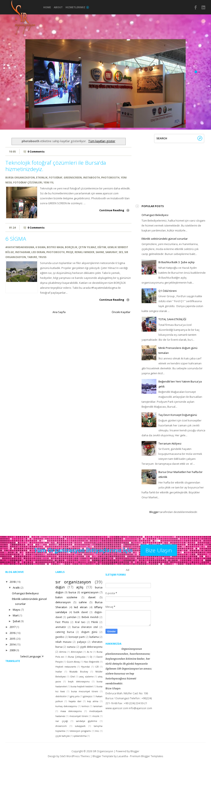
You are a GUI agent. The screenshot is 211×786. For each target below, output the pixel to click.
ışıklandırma (80, 735)
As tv (89, 651)
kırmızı (85, 706)
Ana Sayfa (59, 312)
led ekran (38, 252)
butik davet (81, 612)
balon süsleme (66, 597)
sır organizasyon (73, 582)
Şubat (16, 621)
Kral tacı (80, 622)
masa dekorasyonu (71, 711)
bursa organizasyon (20, 177)
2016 (12, 633)
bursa (72, 592)
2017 (12, 627)
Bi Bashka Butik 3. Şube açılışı (176, 262)
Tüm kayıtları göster (101, 141)
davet (91, 597)
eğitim (101, 247)
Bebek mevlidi (90, 617)
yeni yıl (48, 182)
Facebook (196, 7)
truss (42, 257)
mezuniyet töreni (78, 716)
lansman (97, 706)
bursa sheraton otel (85, 627)
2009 (12, 650)
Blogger (154, 512)
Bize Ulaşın (158, 550)
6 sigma (40, 247)
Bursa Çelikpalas (77, 656)
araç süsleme (86, 676)
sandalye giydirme (86, 721)
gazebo (59, 636)
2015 (12, 639)
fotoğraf (55, 177)
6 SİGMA (15, 238)
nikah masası (63, 641)
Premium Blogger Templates (146, 756)
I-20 (97, 666)
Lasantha (122, 756)
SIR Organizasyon (103, 751)
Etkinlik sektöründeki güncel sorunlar (165, 238)
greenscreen (73, 177)
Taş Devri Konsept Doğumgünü (177, 415)
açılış (79, 587)
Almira (62, 651)
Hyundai (85, 666)
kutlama (94, 636)
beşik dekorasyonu (78, 681)
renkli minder (84, 252)
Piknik (94, 622)
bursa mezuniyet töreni (84, 691)
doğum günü (89, 631)
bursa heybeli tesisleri (82, 686)
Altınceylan (76, 651)
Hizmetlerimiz (75, 7)
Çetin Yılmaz (87, 247)
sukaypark (80, 726)
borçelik (71, 247)
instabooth (91, 177)
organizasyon (89, 592)
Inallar (58, 671)
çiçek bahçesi (62, 735)
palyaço (81, 641)
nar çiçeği (61, 721)
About (58, 7)
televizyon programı (80, 731)
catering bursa (64, 631)
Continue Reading (111, 210)
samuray (111, 252)
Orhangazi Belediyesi (155, 215)
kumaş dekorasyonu (66, 706)
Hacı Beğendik (91, 661)
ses (121, 252)
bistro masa (55, 247)
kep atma (92, 701)
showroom (61, 726)
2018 (12, 582)
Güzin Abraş (73, 661)
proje (69, 252)
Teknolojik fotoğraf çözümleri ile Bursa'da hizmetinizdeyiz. (55, 166)
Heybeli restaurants (65, 666)
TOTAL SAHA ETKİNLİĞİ (172, 319)
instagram (204, 7)
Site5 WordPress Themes (75, 756)
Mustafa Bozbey (78, 671)
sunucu (71, 646)
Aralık (16, 587)
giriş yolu (75, 696)
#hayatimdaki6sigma (19, 247)
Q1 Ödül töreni (167, 291)
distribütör (61, 696)
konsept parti (77, 636)
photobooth (110, 177)
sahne (100, 252)
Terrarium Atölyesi (169, 443)
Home (47, 7)
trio (97, 731)
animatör (60, 627)
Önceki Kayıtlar (121, 312)
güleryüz (87, 696)
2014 (12, 644)
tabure (32, 257)
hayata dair (75, 701)
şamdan (71, 617)
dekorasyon (63, 602)
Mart (16, 615)
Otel (72, 676)
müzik (95, 716)
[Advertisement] (172, 169)
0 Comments (36, 151)
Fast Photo (62, 622)
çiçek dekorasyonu (91, 646)
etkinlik (42, 177)
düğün (60, 587)
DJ (91, 656)
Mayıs (16, 609)
